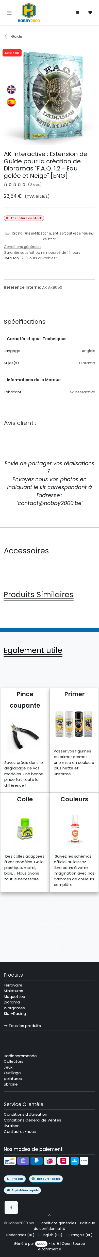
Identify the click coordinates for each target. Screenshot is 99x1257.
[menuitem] (20, 1235)
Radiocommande (20, 1055)
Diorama (12, 1002)
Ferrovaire (13, 985)
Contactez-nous (20, 1131)
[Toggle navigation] (9, 12)
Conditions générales (57, 1223)
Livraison (11, 258)
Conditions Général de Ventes (32, 1120)
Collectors (13, 1061)
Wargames (14, 1008)
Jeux (8, 1067)
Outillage (12, 1072)
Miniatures (13, 990)
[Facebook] (11, 1207)
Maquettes (14, 996)
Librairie (11, 1084)
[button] (49, 1215)
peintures (13, 1078)
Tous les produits (24, 1025)
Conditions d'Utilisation (25, 1114)
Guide (16, 36)
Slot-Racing (15, 1013)
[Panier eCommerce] (77, 13)
